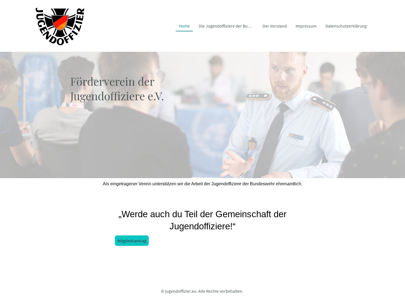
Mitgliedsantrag (131, 240)
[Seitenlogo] (59, 26)
